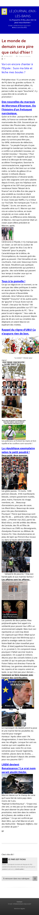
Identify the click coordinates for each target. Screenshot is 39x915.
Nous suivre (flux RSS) (20, 27)
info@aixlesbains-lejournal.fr (22, 25)
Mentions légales (19, 908)
